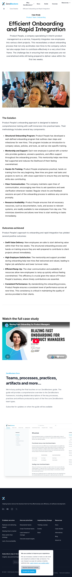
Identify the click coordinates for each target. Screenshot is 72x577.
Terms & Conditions (64, 573)
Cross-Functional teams (27, 528)
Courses (55, 4)
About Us (58, 540)
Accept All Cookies (29, 571)
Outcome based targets (27, 538)
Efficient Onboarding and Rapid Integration (36, 8)
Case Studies (14, 8)
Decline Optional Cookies (30, 567)
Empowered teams (25, 525)
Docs (38, 4)
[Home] (4, 9)
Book (39, 532)
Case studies (59, 528)
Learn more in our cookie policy (39, 563)
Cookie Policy (54, 573)
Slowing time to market (9, 531)
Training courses (43, 525)
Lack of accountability (9, 541)
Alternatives (58, 532)
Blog (56, 536)
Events (40, 528)
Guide (46, 4)
